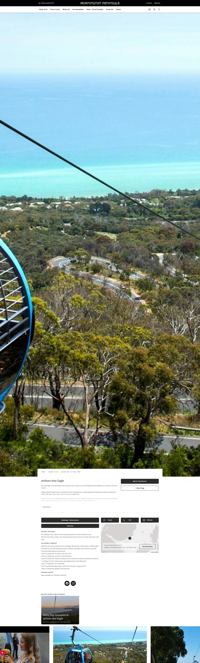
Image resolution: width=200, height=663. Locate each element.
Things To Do (43, 9)
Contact (149, 3)
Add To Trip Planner (140, 481)
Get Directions (147, 546)
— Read (46, 507)
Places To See (55, 9)
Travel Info (109, 9)
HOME (43, 472)
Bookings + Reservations (70, 520)
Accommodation (78, 9)
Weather (157, 3)
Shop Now (70, 526)
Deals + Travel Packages (94, 9)
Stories (118, 9)
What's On (66, 9)
